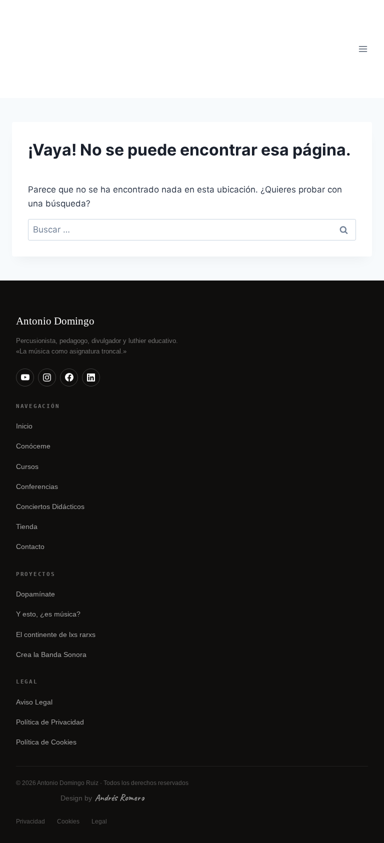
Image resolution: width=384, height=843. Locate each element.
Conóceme (33, 446)
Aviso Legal (34, 702)
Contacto (30, 546)
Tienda (27, 526)
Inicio (24, 426)
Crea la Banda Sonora (51, 654)
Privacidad (30, 821)
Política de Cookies (46, 742)
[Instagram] (47, 377)
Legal (99, 821)
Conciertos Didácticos (50, 506)
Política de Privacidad (50, 722)
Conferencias (37, 486)
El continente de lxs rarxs (56, 634)
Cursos (27, 466)
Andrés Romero (119, 798)
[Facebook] (69, 377)
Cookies (68, 821)
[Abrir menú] (363, 48)
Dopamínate (35, 594)
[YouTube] (25, 377)
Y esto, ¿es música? (48, 614)
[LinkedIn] (91, 377)
